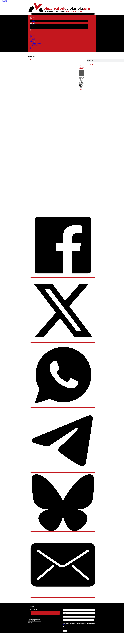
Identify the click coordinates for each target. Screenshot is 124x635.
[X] (63, 342)
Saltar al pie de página (3, 1)
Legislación (34, 28)
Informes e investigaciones (36, 25)
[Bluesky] (63, 531)
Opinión (33, 21)
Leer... (81, 89)
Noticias (33, 20)
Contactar (32, 30)
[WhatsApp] (63, 407)
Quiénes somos (32, 17)
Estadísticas (32, 22)
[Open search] (28, 50)
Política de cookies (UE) (34, 609)
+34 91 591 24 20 (32, 620)
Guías (33, 24)
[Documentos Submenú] (34, 23)
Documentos (32, 23)
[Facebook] (63, 277)
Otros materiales (35, 27)
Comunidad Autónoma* (66, 618)
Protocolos (34, 26)
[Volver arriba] (120, 632)
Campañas (32, 29)
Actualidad (32, 19)
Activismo (31, 18)
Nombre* (64, 611)
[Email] (63, 597)
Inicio (31, 16)
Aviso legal (32, 606)
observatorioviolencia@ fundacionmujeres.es (34, 621)
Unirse (65, 631)
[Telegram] (63, 472)
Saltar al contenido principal (4, 0)
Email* (64, 608)
